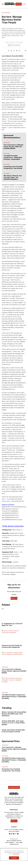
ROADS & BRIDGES (9, 842)
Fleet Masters (6, 12)
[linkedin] (11, 50)
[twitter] (14, 50)
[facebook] (8, 50)
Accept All (14, 857)
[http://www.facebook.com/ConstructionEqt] (9, 834)
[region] (14, 854)
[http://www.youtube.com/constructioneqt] (18, 834)
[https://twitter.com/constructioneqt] (16, 834)
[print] (25, 50)
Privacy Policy (16, 853)
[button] (3, 4)
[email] (19, 50)
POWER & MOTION (14, 844)
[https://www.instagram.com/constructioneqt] (11, 834)
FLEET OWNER (19, 842)
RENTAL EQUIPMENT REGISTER (14, 840)
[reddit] (16, 50)
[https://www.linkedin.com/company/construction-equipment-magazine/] (13, 834)
